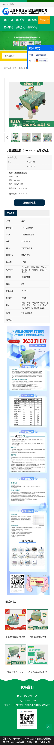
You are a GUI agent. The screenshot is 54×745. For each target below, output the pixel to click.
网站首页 (23, 68)
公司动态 (32, 20)
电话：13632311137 (27, 696)
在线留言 (32, 27)
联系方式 (20, 27)
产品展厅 (44, 20)
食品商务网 (44, 742)
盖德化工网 (32, 742)
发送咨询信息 (29, 203)
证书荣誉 (8, 27)
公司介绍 (20, 20)
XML (13, 742)
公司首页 (8, 20)
